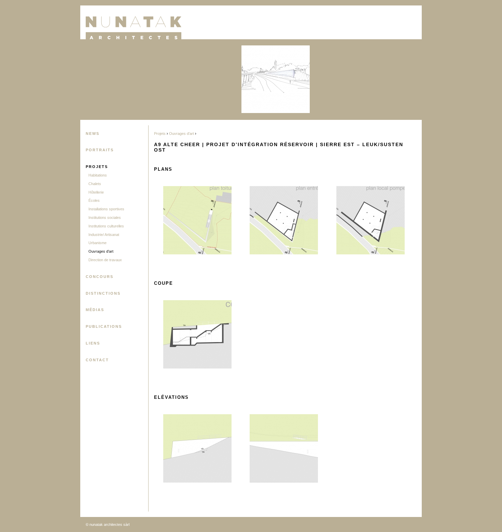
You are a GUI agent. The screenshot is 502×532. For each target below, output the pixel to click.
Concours (99, 277)
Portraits (100, 150)
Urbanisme (97, 243)
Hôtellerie (96, 192)
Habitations (97, 175)
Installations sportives (106, 209)
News (92, 133)
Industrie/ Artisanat (103, 235)
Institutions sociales (104, 217)
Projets (97, 167)
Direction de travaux (105, 260)
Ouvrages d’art (100, 251)
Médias (95, 310)
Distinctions (103, 293)
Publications (104, 326)
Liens (93, 343)
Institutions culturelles (106, 226)
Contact (97, 360)
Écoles (94, 200)
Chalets (94, 184)
